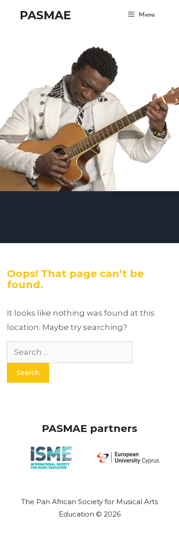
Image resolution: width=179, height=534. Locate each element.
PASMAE (45, 15)
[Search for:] (69, 352)
